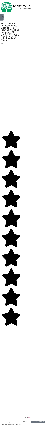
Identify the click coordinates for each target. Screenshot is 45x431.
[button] (2, 15)
